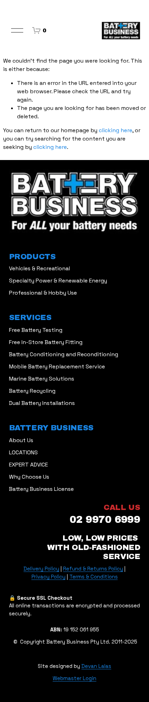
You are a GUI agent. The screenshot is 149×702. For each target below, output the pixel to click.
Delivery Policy (41, 568)
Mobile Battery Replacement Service (57, 366)
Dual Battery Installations (42, 403)
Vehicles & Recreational (39, 268)
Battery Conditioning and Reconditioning (63, 354)
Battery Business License (41, 489)
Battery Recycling (32, 390)
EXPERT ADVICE (28, 464)
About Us (21, 440)
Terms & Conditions (93, 576)
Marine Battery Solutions (41, 378)
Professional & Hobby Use (43, 292)
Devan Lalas (96, 666)
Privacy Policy (48, 576)
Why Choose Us (29, 476)
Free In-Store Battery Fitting (45, 342)
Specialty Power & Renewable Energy (58, 280)
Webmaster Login (74, 678)
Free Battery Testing (35, 330)
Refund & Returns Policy (93, 568)
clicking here (115, 130)
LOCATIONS (23, 452)
